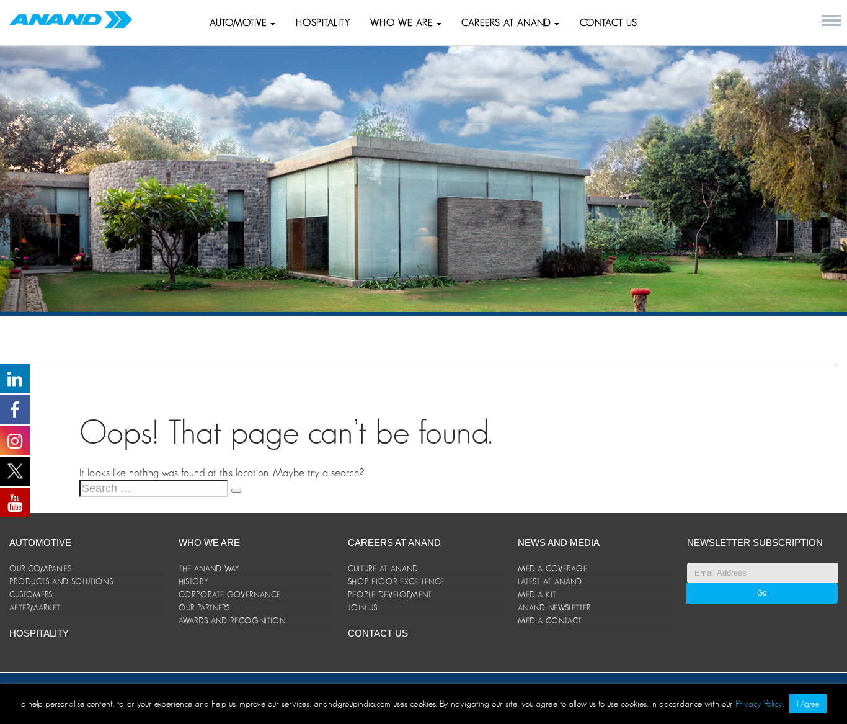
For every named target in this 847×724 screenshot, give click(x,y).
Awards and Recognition (232, 620)
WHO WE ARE (403, 23)
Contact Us (608, 23)
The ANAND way (209, 568)
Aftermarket (35, 607)
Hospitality (323, 23)
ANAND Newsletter (554, 607)
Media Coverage (553, 568)
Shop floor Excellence (396, 581)
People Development (390, 594)
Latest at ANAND (550, 581)
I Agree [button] (808, 703)
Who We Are (209, 542)
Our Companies (40, 568)
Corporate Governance (230, 594)
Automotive (240, 23)
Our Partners (204, 607)
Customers (31, 594)
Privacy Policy (759, 703)
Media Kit (537, 594)
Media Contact (550, 620)
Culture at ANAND (383, 568)
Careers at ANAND (507, 23)
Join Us (363, 607)
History (194, 581)
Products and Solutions (61, 581)
